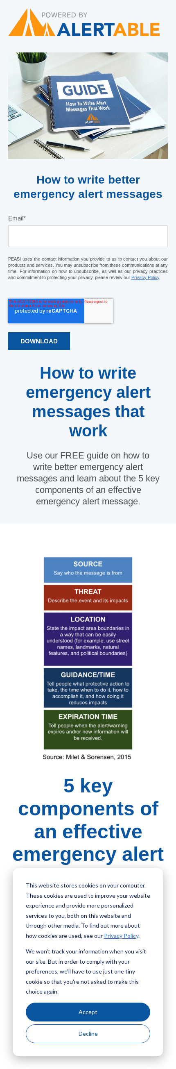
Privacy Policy (121, 935)
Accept (88, 1011)
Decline (88, 1033)
